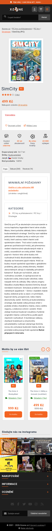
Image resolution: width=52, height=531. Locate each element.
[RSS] (42, 504)
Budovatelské (14, 155)
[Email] (12, 504)
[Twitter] (24, 504)
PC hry (37, 213)
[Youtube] (30, 504)
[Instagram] (36, 504)
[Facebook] (18, 504)
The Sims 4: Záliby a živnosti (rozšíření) (38, 392)
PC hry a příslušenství (22, 213)
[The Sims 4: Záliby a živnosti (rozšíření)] (38, 370)
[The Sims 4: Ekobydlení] (13, 370)
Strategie (12, 216)
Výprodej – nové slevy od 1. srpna (27, 2)
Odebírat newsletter (39, 513)
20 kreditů (22, 105)
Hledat (44, 17)
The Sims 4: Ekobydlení (13, 392)
